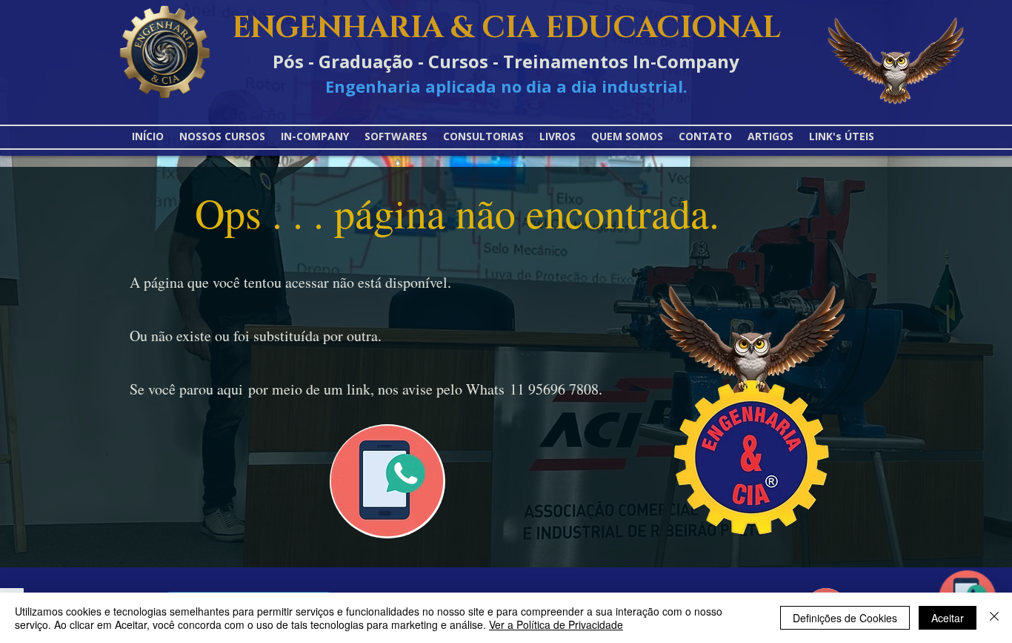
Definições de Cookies (845, 617)
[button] (842, 136)
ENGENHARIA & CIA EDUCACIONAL (506, 28)
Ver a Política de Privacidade (556, 624)
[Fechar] (994, 617)
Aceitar (947, 617)
